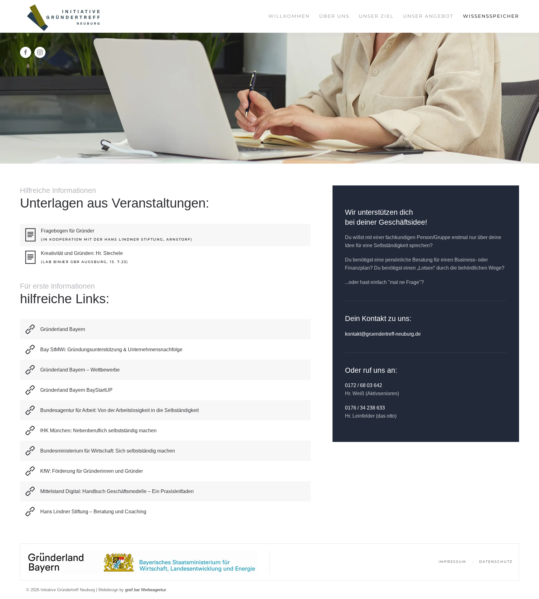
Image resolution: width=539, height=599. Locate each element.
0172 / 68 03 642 (363, 385)
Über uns (334, 16)
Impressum (452, 561)
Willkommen (289, 16)
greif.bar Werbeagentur (145, 589)
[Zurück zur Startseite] (63, 16)
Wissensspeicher (491, 16)
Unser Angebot (428, 16)
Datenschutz (495, 561)
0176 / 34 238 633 (365, 407)
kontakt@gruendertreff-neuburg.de (383, 334)
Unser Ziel (376, 16)
